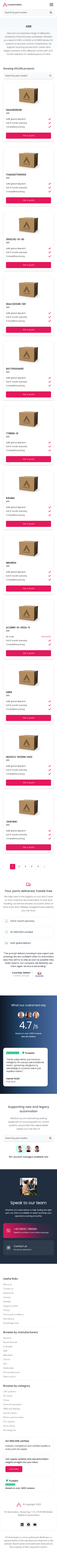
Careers (7, 1297)
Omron (6, 1359)
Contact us (8, 1288)
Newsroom (8, 1293)
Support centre (10, 1306)
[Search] (52, 12)
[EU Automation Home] (12, 4)
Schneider (8, 1346)
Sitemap (7, 1301)
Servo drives (9, 1426)
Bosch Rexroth (10, 1342)
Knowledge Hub (11, 1323)
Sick (5, 1363)
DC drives (8, 1396)
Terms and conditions (13, 1314)
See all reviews (28, 1036)
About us (7, 1284)
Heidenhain (8, 1368)
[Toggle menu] (51, 4)
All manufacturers (11, 1372)
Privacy (6, 1310)
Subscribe (14, 1469)
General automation (12, 1404)
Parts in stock (9, 1376)
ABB (5, 1351)
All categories (9, 1430)
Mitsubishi (8, 1355)
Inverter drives (10, 1413)
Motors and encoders (13, 1417)
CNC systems (9, 1391)
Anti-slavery (8, 1318)
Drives (6, 1400)
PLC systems (9, 1421)
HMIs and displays (11, 1408)
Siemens (7, 1338)
